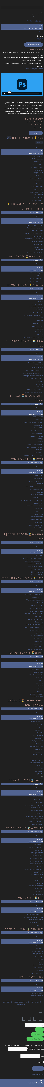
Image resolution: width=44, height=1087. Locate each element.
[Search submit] (39, 1029)
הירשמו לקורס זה (33, 45)
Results (37, 1034)
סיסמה (42, 1056)
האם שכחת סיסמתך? (37, 1075)
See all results (35, 1039)
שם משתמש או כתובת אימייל (35, 1049)
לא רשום (40, 25)
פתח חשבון (41, 1086)
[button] (22, 7)
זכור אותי (40, 1062)
